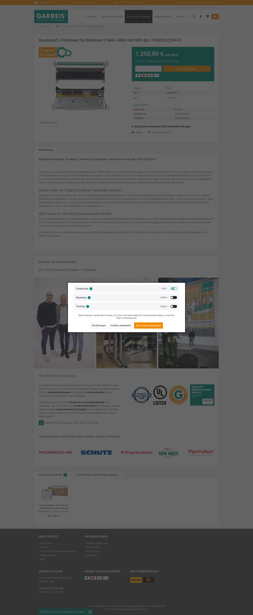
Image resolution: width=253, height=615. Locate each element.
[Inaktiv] (174, 297)
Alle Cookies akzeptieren (148, 325)
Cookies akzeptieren (120, 325)
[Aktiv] (174, 288)
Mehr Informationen (126, 318)
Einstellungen (99, 325)
